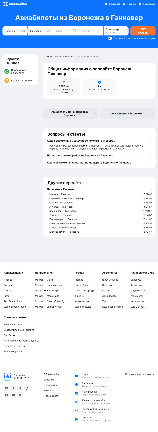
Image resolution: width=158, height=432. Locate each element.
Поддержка (50, 385)
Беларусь (136, 279)
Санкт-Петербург (85, 290)
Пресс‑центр (51, 395)
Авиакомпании (13, 272)
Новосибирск (82, 285)
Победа (8, 279)
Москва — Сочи (44, 279)
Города (79, 272)
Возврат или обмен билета (19, 329)
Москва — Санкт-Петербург (51, 301)
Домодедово (109, 295)
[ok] (20, 395)
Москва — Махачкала (47, 295)
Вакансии (49, 379)
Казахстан (136, 285)
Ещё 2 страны (138, 306)
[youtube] (13, 395)
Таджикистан (138, 290)
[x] (20, 388)
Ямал (7, 295)
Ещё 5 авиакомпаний (15, 306)
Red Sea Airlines (13, 301)
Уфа (104, 301)
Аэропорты (109, 272)
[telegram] (13, 388)
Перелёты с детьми (15, 346)
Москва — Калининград (48, 285)
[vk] (6, 388)
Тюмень (79, 295)
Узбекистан (137, 295)
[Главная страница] (15, 3)
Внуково (107, 285)
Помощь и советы (15, 317)
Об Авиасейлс (52, 374)
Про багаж (10, 335)
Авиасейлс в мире (142, 272)
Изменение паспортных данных (22, 340)
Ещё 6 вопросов (13, 351)
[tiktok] (27, 388)
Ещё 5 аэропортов (112, 306)
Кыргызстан (137, 301)
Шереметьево (110, 279)
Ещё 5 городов (83, 306)
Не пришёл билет (14, 324)
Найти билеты (142, 31)
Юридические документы (139, 374)
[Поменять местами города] (28, 31)
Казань (106, 290)
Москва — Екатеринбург (48, 306)
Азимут (8, 290)
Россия (8, 285)
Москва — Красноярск (47, 290)
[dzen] (6, 395)
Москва (79, 279)
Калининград (82, 301)
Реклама (49, 390)
